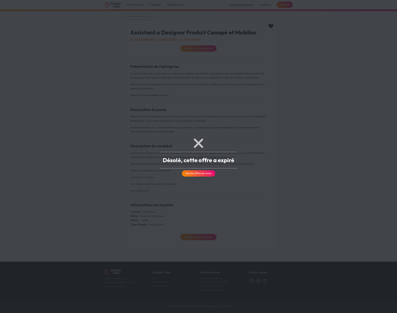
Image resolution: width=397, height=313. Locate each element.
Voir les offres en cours (199, 173)
